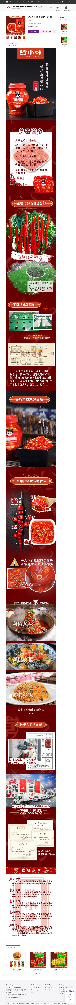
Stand (32, 992)
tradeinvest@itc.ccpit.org (14, 997)
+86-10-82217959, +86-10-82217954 (17, 994)
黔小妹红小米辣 (64, 32)
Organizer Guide (63, 987)
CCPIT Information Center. (22, 1003)
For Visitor (40, 1)
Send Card (66, 10)
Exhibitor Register (35, 990)
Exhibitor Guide (35, 987)
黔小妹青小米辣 (64, 45)
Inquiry (58, 10)
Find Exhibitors (48, 990)
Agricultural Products (34, 23)
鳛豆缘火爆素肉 (17, 970)
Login (58, 1)
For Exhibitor (50, 1)
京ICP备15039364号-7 (45, 1003)
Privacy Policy (56, 1003)
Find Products (48, 992)
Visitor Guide (48, 987)
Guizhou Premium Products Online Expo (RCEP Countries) (23, 1)
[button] (36, 973)
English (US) (67, 1)
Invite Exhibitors (63, 994)
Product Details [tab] (12, 45)
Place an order (46, 31)
